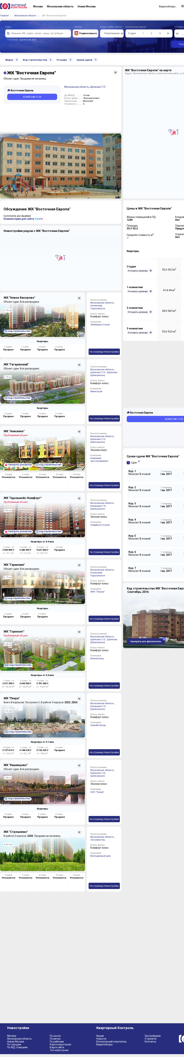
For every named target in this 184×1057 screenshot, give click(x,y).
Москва (11, 1035)
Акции (100, 1035)
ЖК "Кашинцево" (16, 765)
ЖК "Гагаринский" (16, 364)
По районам (57, 1041)
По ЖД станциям (17, 1047)
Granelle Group (98, 725)
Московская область (25, 15)
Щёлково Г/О (97, 86)
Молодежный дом (100, 856)
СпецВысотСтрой (100, 525)
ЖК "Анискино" (14, 431)
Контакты (150, 1041)
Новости (101, 1038)
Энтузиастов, (98, 839)
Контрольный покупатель (111, 1041)
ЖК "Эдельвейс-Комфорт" (23, 498)
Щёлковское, (98, 375)
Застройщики (153, 1035)
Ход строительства (37, 59)
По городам (14, 1044)
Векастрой (96, 391)
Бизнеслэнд (97, 658)
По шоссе (55, 1035)
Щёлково (112, 372)
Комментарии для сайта (23, 218)
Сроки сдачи (86, 59)
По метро (55, 1038)
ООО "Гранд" (97, 792)
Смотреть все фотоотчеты (147, 640)
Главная (4, 15)
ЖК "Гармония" (14, 564)
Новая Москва (15, 1041)
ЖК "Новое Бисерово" (19, 297)
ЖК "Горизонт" (14, 631)
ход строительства (17, 331)
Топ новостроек (59, 1050)
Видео (11, 59)
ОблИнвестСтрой (100, 324)
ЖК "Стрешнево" (16, 832)
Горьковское (97, 308)
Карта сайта (57, 1047)
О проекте (151, 1038)
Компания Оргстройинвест (99, 459)
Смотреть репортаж (20, 464)
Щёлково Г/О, (98, 372)
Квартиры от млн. (42, 541)
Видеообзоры (104, 1044)
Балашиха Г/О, (98, 506)
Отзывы (64, 59)
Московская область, (102, 302)
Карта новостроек (60, 1044)
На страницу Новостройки (104, 351)
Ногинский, (96, 305)
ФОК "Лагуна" (97, 591)
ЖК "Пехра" (12, 698)
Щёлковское (97, 442)
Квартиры (42, 341)
